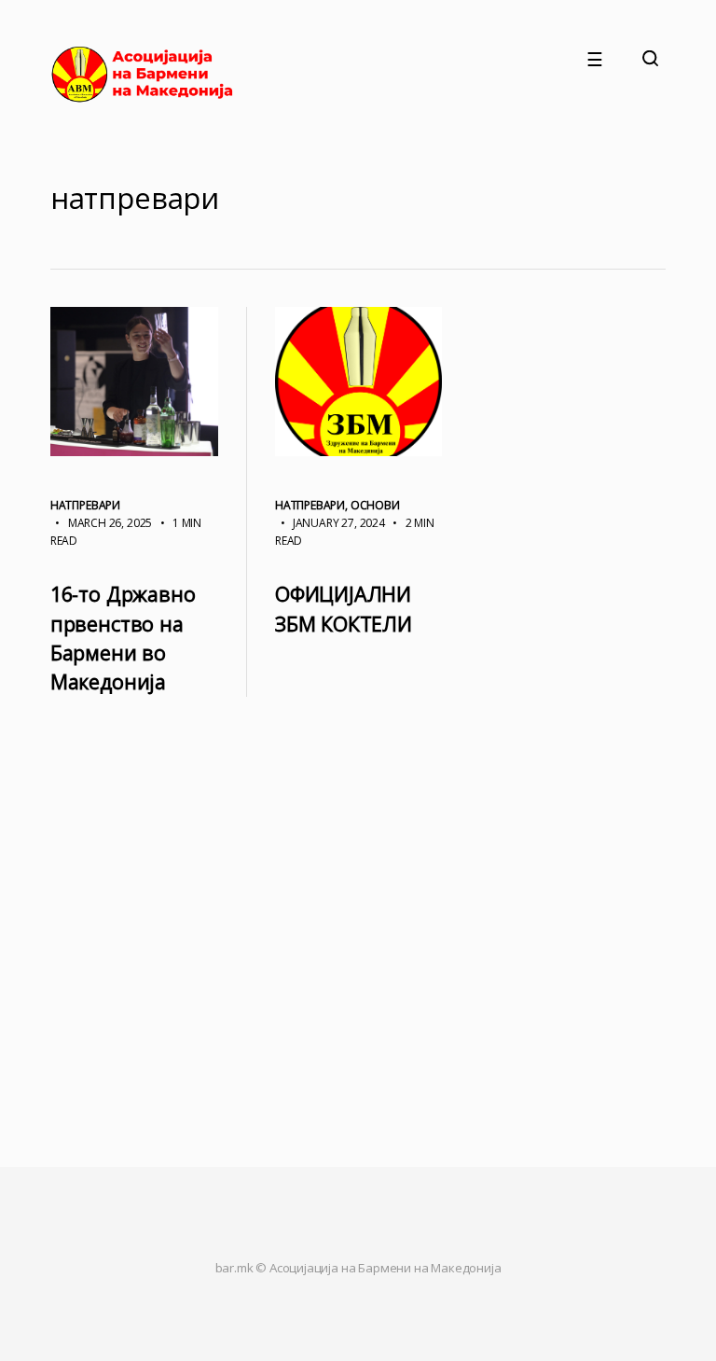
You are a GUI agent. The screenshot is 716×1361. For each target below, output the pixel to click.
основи (375, 505)
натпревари (85, 505)
